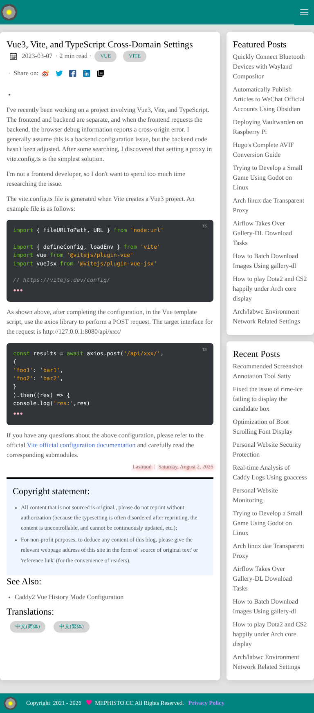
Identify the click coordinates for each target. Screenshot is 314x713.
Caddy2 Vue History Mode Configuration (69, 597)
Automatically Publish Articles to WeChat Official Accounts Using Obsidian (269, 99)
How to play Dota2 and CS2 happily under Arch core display (270, 289)
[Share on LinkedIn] (87, 73)
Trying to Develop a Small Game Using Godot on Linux (268, 178)
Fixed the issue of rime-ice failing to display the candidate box (268, 399)
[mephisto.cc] (147, 12)
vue (105, 56)
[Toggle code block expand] (196, 213)
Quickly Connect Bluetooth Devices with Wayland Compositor (269, 66)
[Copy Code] (145, 213)
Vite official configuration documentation (81, 445)
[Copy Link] (101, 73)
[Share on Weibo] (45, 73)
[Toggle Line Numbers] (162, 213)
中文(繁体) (71, 626)
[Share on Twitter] (59, 73)
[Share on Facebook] (73, 73)
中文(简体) (28, 626)
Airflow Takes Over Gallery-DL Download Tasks (262, 233)
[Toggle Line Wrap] (179, 213)
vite (135, 56)
